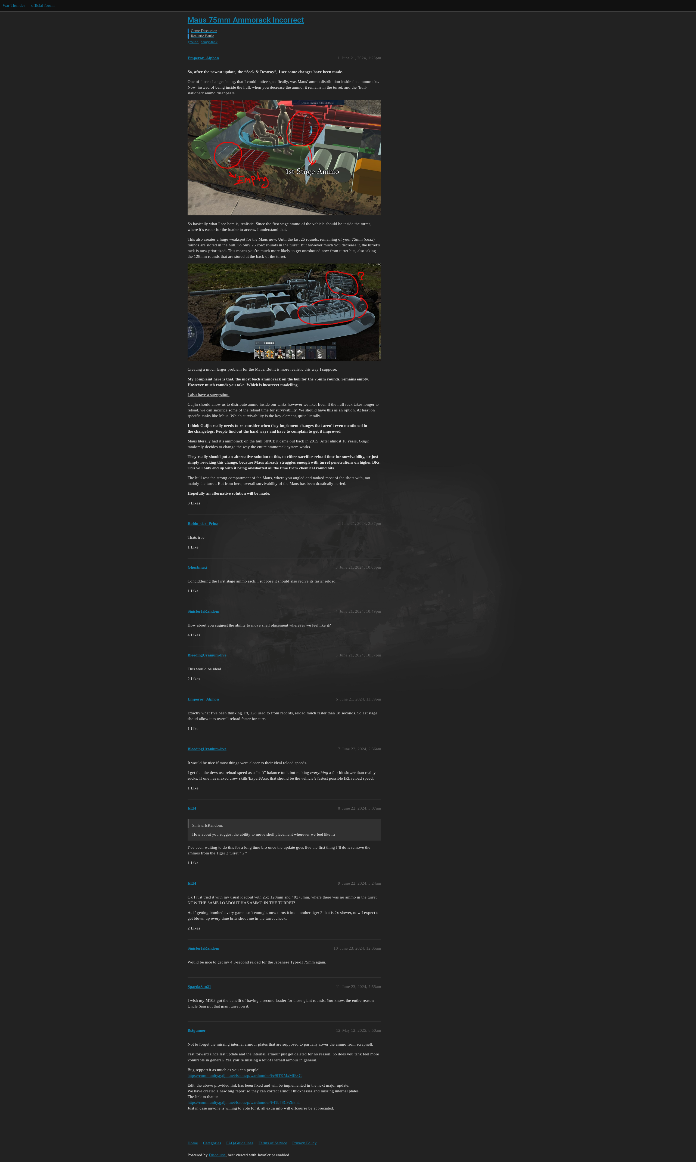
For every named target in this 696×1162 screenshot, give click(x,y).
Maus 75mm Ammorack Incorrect (246, 20)
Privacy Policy (304, 1143)
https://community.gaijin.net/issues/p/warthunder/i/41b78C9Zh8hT (244, 1102)
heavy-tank (209, 42)
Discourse (217, 1155)
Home (193, 1143)
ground (193, 42)
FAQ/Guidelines (239, 1143)
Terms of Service (273, 1143)
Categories (212, 1143)
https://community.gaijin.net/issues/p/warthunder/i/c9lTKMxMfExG (245, 1075)
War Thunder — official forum (29, 5)
